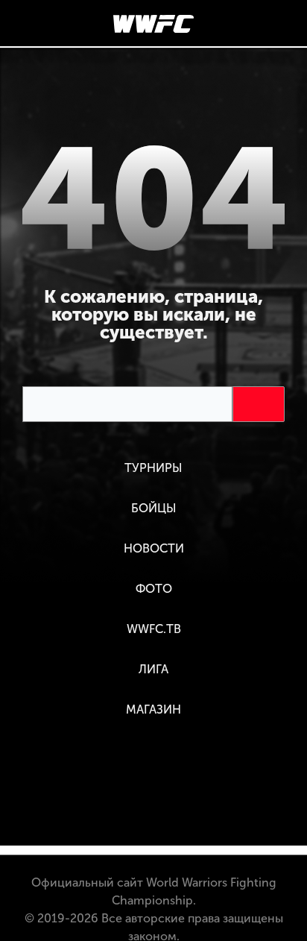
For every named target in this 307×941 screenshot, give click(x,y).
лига (153, 669)
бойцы (154, 508)
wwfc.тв (154, 629)
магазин (153, 709)
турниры (153, 468)
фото (154, 589)
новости (154, 548)
